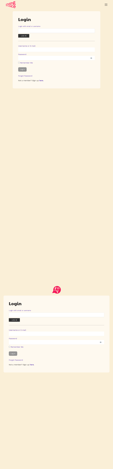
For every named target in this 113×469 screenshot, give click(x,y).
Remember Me (26, 63)
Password (22, 54)
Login (24, 19)
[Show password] (91, 58)
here (41, 80)
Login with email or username (29, 26)
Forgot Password (25, 76)
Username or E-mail (26, 46)
